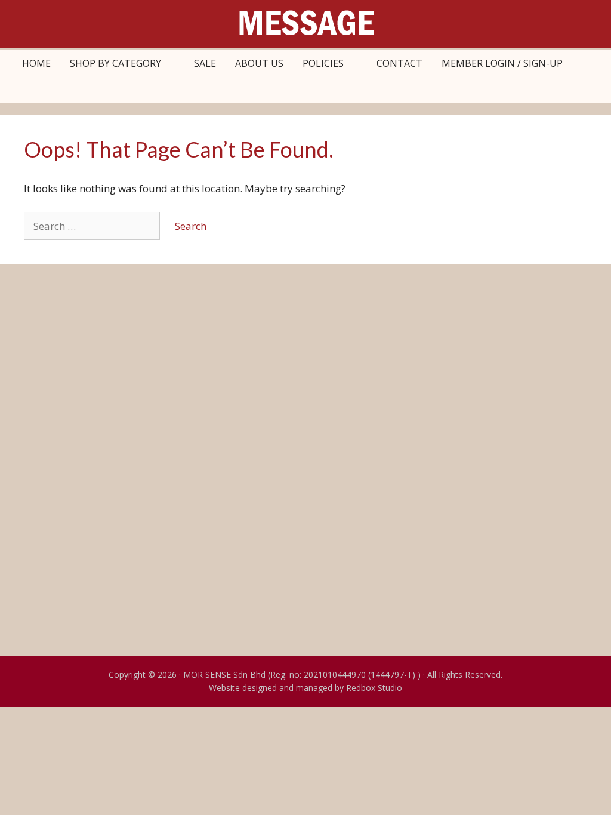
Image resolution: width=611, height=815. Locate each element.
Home (36, 63)
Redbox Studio (374, 687)
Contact (399, 63)
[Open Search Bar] (306, 89)
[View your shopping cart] (585, 63)
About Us (259, 63)
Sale (205, 63)
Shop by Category (115, 63)
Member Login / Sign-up (502, 63)
